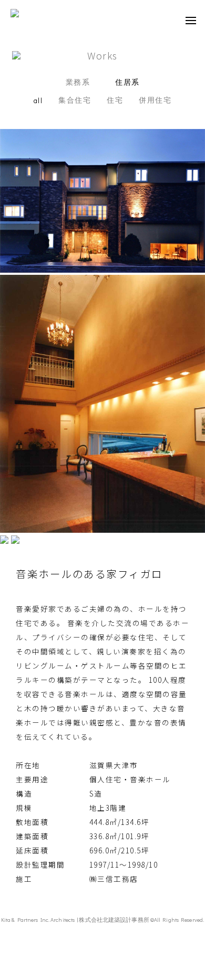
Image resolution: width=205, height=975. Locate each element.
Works (102, 55)
